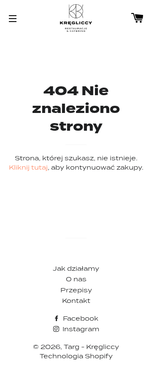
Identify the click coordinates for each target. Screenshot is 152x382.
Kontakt (76, 301)
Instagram (80, 329)
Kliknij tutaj (28, 167)
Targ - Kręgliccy (91, 347)
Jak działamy (76, 268)
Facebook (79, 318)
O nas (76, 279)
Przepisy (76, 290)
